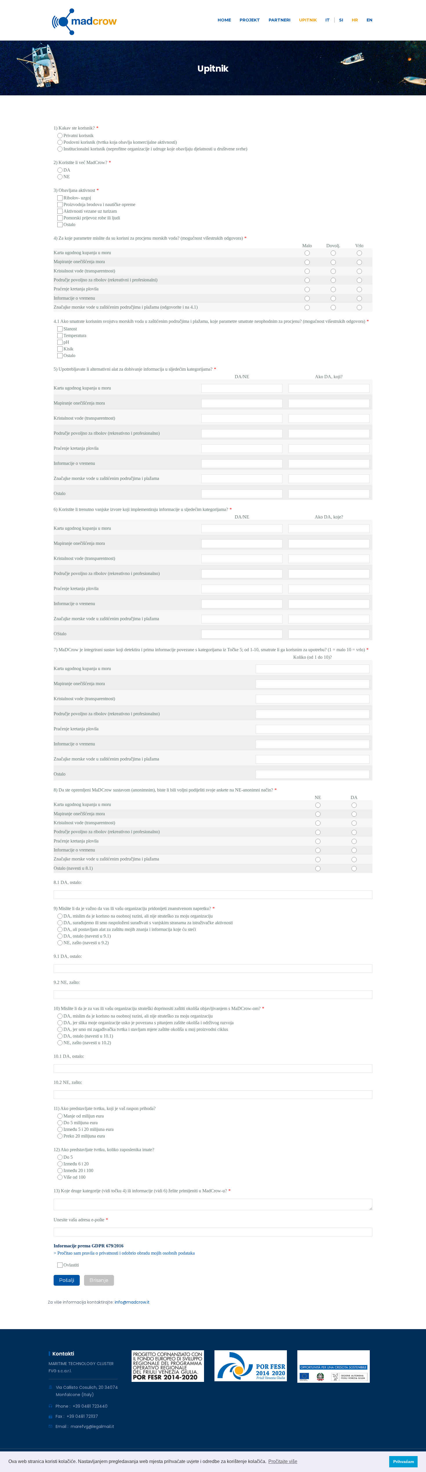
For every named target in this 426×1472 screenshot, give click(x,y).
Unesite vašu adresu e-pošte (79, 1219)
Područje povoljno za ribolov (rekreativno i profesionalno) (107, 433)
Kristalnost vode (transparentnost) (84, 270)
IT (327, 20)
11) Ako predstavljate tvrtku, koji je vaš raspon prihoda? (105, 1108)
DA (66, 170)
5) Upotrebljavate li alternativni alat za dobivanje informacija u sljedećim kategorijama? (133, 369)
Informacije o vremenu (74, 298)
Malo (307, 245)
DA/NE (242, 376)
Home (224, 20)
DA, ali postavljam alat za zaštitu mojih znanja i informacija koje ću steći (129, 929)
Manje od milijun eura (83, 1115)
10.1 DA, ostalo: (69, 1056)
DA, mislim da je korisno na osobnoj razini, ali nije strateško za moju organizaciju (138, 916)
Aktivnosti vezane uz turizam (90, 211)
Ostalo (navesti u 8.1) (73, 868)
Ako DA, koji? (329, 376)
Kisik (68, 348)
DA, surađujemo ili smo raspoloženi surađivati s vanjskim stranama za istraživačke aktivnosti (148, 922)
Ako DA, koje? (329, 516)
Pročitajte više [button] (282, 1461)
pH (66, 342)
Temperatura (74, 335)
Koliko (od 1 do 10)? (312, 657)
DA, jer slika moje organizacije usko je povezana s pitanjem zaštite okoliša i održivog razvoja (148, 1022)
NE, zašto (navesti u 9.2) (86, 942)
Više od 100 (74, 1177)
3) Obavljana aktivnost (74, 190)
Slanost (70, 328)
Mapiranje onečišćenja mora (79, 261)
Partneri (279, 20)
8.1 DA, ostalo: (68, 882)
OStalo (60, 633)
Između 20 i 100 (78, 1170)
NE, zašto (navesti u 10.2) (87, 1042)
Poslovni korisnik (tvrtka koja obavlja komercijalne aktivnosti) (120, 142)
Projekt (250, 20)
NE (66, 176)
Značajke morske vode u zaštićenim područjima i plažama (106, 478)
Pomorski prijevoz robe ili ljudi (91, 217)
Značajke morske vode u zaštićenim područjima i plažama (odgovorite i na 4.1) (126, 307)
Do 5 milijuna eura (80, 1122)
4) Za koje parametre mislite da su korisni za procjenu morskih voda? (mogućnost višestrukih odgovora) (148, 238)
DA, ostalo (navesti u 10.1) (88, 1036)
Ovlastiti (71, 1264)
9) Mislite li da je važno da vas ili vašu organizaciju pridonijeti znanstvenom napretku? (132, 908)
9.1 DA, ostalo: (68, 956)
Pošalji (66, 1280)
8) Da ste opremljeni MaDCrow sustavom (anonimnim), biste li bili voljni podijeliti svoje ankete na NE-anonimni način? (163, 789)
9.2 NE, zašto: (67, 982)
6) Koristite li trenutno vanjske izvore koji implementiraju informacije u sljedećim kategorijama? (141, 509)
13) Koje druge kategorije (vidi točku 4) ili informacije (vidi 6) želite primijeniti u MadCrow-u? (140, 1190)
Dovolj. (333, 245)
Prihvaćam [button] (403, 1461)
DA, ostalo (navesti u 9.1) (87, 936)
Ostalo (69, 224)
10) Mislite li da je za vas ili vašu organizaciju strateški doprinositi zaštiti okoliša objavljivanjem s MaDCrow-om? (157, 1008)
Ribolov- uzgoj (77, 197)
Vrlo (359, 245)
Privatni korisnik (78, 135)
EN (369, 20)
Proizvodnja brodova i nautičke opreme (99, 204)
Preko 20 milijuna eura (84, 1135)
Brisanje (99, 1280)
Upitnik (308, 20)
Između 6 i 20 (76, 1163)
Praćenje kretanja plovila (76, 288)
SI (341, 20)
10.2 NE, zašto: (68, 1082)
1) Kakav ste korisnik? (74, 127)
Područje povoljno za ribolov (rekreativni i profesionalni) (105, 279)
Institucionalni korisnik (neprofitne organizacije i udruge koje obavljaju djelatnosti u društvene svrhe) (155, 148)
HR (355, 20)
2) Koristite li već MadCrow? (80, 162)
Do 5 (68, 1157)
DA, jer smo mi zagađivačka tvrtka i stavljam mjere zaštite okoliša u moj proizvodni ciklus (145, 1029)
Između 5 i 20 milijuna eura (88, 1129)
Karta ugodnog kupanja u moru (82, 252)
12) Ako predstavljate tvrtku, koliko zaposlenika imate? (104, 1149)
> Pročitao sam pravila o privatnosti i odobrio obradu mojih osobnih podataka (124, 1253)
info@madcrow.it (132, 1302)
